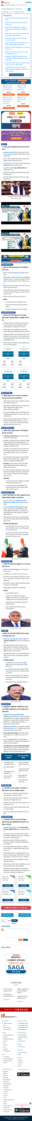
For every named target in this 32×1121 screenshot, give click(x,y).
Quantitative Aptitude (22, 1037)
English (20, 1039)
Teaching (5, 1045)
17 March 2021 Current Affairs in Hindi (7, 915)
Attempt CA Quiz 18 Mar (16, 74)
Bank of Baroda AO (7, 1083)
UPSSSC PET (6, 1111)
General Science (21, 1041)
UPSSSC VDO (6, 1107)
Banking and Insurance (8, 1039)
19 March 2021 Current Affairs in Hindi (24, 915)
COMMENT (25, 939)
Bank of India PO (7, 1079)
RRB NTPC (5, 1071)
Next (31, 995)
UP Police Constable (7, 1109)
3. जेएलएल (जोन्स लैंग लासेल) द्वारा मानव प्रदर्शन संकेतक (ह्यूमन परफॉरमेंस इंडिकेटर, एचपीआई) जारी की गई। (16, 29)
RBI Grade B (6, 1085)
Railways (5, 1037)
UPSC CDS (5, 1087)
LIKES (9, 920)
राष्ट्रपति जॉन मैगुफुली (14, 569)
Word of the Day (6, 1027)
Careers (20, 1064)
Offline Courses (21, 1046)
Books (19, 1054)
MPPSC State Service (8, 1105)
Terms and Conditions (12, 1119)
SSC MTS (5, 1095)
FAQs (19, 1066)
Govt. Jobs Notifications (8, 1035)
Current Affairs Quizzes (8, 1058)
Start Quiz (8, 885)
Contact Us (20, 1062)
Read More (9, 94)
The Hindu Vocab (7, 1029)
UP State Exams (6, 1051)
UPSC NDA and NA (7, 1089)
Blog (4, 1025)
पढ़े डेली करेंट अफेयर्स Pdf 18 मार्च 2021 (16, 908)
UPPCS (5, 1103)
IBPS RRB (5, 1077)
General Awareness (22, 1035)
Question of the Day (7, 1023)
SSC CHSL (5, 1091)
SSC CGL (5, 1093)
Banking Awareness (22, 1029)
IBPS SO (5, 1073)
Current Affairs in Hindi (23, 1025)
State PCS (5, 1049)
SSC (4, 1043)
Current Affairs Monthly (23, 1027)
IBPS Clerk (5, 1075)
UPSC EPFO (6, 1081)
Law (4, 1047)
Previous (1, 995)
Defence (5, 1041)
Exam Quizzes (6, 1056)
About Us (20, 1060)
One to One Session (22, 1052)
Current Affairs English (23, 1023)
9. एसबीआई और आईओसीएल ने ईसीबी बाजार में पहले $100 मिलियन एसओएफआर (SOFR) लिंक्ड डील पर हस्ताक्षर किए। (16, 58)
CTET (4, 1097)
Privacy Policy (21, 1119)
